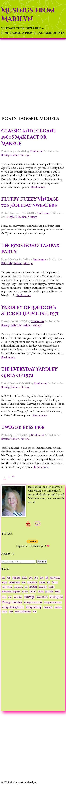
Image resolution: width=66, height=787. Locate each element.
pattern (41, 591)
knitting (33, 586)
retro (57, 591)
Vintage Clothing (12, 602)
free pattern (18, 587)
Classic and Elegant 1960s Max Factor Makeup (29, 137)
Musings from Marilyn (28, 14)
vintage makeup (33, 607)
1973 (36, 578)
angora (4, 582)
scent (4, 597)
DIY (48, 582)
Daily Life (11, 216)
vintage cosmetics (33, 602)
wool (11, 611)
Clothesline (32, 582)
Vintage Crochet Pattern (53, 602)
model (33, 591)
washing (58, 607)
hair (26, 587)
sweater (18, 596)
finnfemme (36, 151)
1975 (42, 578)
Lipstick (51, 587)
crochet (42, 582)
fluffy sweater (7, 587)
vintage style (48, 607)
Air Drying (55, 578)
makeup (25, 591)
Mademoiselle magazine (11, 591)
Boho (23, 582)
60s (3, 578)
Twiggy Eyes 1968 (23, 427)
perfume (49, 591)
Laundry (43, 586)
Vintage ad (56, 597)
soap (10, 597)
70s (8, 577)
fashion (55, 582)
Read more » (38, 187)
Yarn (34, 611)
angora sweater (14, 582)
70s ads (16, 577)
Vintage (24, 155)
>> (13, 476)
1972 (31, 578)
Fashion (14, 155)
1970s (24, 578)
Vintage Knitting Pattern (13, 607)
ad (46, 577)
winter (4, 611)
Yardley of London (23, 611)
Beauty (5, 155)
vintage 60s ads (42, 597)
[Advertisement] (33, 78)
